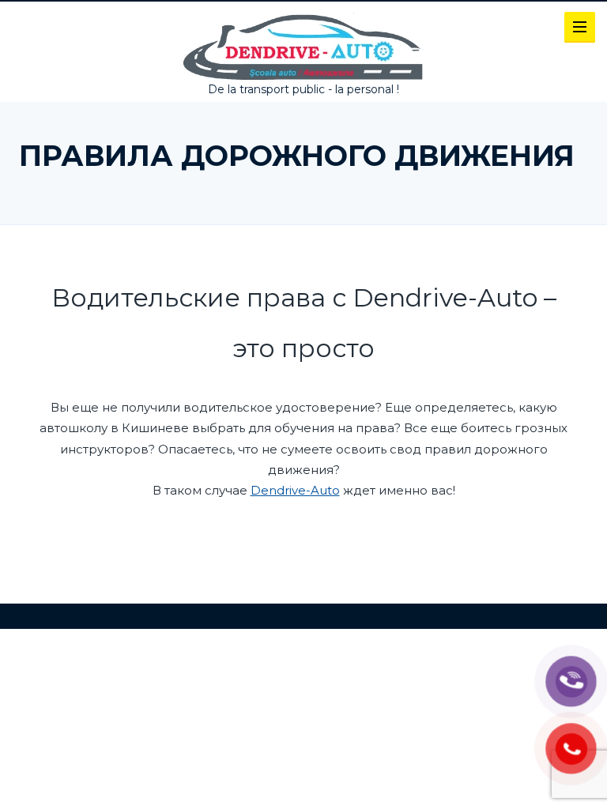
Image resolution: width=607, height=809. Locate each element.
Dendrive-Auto (295, 490)
